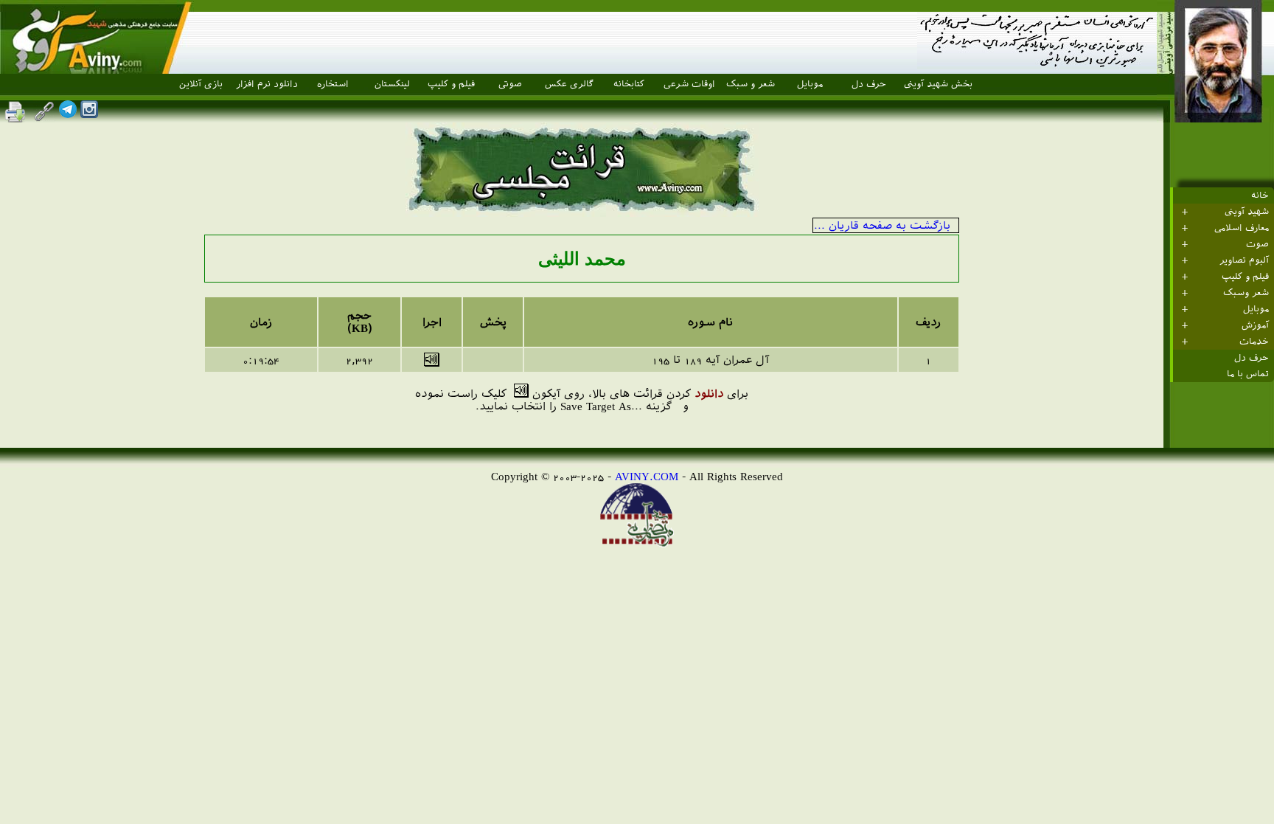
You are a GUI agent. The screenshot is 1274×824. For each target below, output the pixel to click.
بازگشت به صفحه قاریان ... (882, 225)
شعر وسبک (1246, 293)
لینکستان (392, 84)
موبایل (810, 84)
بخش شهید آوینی (938, 84)
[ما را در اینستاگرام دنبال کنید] (89, 114)
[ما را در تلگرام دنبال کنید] (68, 114)
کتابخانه (628, 84)
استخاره (333, 84)
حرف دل (869, 84)
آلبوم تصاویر (1244, 260)
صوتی (510, 84)
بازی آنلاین (201, 84)
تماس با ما (1248, 374)
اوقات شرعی (689, 84)
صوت (1257, 244)
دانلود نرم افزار (267, 84)
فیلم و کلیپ (451, 84)
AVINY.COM (646, 476)
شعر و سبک (750, 84)
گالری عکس (569, 84)
